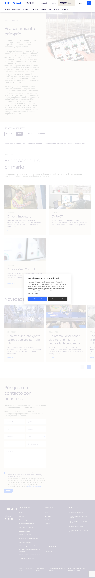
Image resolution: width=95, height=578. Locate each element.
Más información (33, 293)
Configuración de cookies (58, 298)
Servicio (35, 9)
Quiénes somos (46, 9)
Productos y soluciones (12, 9)
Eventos (65, 9)
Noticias (56, 9)
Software (26, 9)
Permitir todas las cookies (37, 298)
